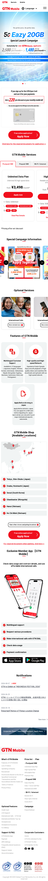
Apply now (18, 195)
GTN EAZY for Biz (30, 842)
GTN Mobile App (7, 836)
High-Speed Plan (30, 770)
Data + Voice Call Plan (32, 786)
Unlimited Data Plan (31, 767)
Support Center (7, 850)
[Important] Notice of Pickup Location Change (20, 711)
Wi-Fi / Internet (40, 164)
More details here (15, 325)
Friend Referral (29, 810)
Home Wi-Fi (28, 802)
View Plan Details (18, 216)
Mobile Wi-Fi (29, 796)
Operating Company (8, 769)
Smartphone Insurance (9, 825)
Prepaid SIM (24, 164)
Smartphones (6, 822)
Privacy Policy (6, 788)
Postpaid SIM (8, 164)
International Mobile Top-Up (11, 819)
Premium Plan (29, 775)
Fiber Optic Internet (31, 799)
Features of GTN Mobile (10, 763)
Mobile (22, 2)
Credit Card (5, 810)
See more (42, 719)
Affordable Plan (30, 772)
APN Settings (6, 842)
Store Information (7, 853)
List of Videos (6, 766)
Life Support (6, 813)
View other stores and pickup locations (22, 525)
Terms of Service (7, 785)
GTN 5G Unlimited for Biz (33, 839)
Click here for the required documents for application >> (24, 144)
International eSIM (31, 789)
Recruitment (6, 772)
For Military (5, 828)
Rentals (13, 2)
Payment (4, 839)
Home (27, 836)
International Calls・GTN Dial (11, 816)
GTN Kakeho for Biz (31, 845)
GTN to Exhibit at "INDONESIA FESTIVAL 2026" (20, 686)
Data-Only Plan (29, 783)
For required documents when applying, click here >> (24, 544)
